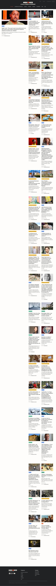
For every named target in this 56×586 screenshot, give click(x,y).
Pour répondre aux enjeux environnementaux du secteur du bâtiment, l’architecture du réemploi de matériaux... (34, 239)
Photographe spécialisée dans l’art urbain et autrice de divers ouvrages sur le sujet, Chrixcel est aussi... (34, 482)
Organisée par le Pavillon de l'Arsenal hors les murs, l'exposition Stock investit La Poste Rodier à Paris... (33, 79)
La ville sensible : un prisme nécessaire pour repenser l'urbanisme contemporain (34, 23)
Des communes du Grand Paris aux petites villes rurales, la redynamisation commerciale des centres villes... (34, 53)
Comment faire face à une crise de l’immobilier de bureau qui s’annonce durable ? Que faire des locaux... (47, 319)
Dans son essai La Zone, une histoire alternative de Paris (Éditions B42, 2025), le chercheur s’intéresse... (34, 266)
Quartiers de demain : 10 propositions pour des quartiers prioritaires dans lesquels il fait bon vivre (34, 210)
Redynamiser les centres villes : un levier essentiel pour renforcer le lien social (34, 48)
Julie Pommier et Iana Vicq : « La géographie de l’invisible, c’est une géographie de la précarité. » (46, 210)
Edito (35, 575)
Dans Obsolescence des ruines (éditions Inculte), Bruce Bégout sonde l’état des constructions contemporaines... (46, 505)
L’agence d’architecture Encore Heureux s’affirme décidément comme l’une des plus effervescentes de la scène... (34, 507)
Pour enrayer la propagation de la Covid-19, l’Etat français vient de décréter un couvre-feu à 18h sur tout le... (34, 555)
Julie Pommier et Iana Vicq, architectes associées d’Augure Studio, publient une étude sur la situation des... (46, 215)
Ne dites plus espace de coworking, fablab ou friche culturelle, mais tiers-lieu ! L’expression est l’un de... (33, 532)
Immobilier (38, 6)
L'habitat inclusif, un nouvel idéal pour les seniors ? (46, 235)
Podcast (53, 1)
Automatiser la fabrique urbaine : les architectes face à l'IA (34, 101)
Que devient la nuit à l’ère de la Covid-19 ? (33, 551)
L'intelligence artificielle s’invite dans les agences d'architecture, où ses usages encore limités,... (34, 105)
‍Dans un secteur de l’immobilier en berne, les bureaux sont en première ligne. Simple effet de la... (34, 318)
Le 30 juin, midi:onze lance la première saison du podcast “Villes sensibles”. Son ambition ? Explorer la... (47, 28)
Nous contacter (37, 571)
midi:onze (45, 32)
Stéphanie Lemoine (46, 193)
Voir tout (11, 6)
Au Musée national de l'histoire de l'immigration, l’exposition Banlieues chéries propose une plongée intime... (47, 341)
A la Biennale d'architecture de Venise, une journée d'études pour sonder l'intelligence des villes (46, 368)
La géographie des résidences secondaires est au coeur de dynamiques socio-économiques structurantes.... (47, 426)
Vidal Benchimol (33, 429)
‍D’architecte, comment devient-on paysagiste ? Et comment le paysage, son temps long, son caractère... (46, 295)
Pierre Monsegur (46, 430)
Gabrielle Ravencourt (7, 35)
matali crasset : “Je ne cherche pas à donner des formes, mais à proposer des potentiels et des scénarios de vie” (34, 151)
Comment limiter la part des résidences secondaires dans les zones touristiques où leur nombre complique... (34, 425)
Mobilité (34, 6)
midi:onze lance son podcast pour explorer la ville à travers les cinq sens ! (47, 23)
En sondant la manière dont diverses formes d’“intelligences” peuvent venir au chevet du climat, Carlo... (34, 371)
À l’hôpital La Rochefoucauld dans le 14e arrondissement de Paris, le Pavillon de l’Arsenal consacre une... (47, 189)
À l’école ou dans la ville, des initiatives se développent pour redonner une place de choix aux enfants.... (34, 291)
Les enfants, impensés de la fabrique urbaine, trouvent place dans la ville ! (34, 286)
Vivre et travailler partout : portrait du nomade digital (46, 527)
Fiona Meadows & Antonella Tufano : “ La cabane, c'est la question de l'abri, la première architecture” (47, 49)
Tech (42, 6)
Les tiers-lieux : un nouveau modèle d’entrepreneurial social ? (34, 527)
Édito (40, 1)
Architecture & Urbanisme (19, 6)
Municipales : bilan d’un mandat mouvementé (34, 125)
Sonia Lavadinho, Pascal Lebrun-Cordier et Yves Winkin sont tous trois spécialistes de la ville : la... (34, 398)
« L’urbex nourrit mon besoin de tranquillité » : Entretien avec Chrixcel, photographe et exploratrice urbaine (34, 477)
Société (25, 6)
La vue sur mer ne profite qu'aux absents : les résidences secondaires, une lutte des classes (46, 421)
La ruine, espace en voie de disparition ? (47, 501)
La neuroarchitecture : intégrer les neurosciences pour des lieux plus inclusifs (34, 182)
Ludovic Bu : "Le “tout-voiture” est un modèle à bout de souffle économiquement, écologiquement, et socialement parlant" (47, 395)
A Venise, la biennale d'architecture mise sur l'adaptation (34, 367)
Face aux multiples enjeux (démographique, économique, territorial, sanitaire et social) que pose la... (47, 239)
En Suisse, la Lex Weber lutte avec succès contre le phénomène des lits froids (34, 420)
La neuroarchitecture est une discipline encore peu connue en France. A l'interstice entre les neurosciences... (34, 188)
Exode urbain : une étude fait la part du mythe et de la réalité (34, 446)
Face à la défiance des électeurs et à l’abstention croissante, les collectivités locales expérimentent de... (46, 130)
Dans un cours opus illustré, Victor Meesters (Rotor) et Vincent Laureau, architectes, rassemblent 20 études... (47, 107)
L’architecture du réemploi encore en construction (33, 235)
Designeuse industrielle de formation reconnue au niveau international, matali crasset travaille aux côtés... (34, 157)
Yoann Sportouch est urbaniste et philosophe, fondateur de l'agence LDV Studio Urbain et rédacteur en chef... (47, 266)
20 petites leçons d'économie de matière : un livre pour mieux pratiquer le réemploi (47, 101)
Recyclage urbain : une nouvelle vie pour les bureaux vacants (46, 314)
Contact (44, 1)
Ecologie (29, 6)
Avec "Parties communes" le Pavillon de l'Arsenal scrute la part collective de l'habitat (46, 183)
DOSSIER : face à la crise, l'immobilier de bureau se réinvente (34, 314)
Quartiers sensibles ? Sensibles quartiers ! (46, 337)
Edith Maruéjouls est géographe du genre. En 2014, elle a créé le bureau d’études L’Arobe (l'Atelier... (46, 163)
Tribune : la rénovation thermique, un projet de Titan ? (47, 476)
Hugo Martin (45, 299)
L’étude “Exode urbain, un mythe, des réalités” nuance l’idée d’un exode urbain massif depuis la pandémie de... (34, 450)
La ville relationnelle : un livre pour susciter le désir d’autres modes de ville (34, 393)
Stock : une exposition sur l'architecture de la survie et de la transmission (34, 74)
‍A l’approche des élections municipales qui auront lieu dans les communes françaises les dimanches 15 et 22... (34, 129)
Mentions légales (37, 574)
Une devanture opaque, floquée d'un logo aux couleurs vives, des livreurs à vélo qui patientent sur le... (46, 82)
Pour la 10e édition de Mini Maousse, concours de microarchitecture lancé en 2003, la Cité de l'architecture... (47, 54)
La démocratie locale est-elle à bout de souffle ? (46, 126)
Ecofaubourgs (49, 1)
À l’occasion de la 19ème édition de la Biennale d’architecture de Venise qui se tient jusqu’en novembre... (46, 374)
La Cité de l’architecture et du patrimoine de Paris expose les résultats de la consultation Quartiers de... (34, 215)
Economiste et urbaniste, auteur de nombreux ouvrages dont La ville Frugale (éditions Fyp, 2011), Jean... (46, 456)
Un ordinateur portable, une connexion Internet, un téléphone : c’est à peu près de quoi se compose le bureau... (47, 531)
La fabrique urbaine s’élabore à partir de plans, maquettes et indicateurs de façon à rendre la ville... (34, 28)
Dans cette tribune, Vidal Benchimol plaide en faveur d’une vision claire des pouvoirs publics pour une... (47, 480)
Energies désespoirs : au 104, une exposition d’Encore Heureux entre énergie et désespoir (34, 502)
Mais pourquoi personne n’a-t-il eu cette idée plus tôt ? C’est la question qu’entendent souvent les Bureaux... (34, 348)
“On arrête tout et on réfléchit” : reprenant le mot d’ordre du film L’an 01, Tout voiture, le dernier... (46, 400)
